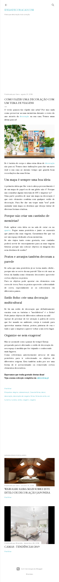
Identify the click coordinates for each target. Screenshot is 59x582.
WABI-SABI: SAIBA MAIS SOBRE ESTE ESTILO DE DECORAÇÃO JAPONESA (27, 490)
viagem (26, 400)
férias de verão (41, 396)
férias (33, 396)
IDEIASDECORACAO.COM (19, 9)
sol (48, 396)
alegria (15, 392)
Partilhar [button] (8, 388)
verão (20, 400)
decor (43, 392)
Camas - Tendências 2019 (22, 546)
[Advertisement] (29, 55)
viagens (33, 400)
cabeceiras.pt (43, 378)
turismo (7, 400)
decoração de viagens (21, 396)
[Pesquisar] (53, 4)
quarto (7, 230)
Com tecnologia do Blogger (32, 569)
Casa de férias (35, 392)
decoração (24, 116)
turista (14, 400)
